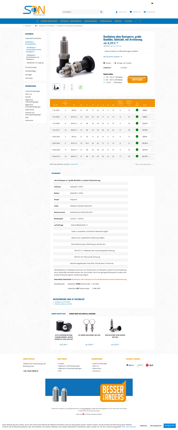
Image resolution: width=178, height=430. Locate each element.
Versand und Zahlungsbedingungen (33, 113)
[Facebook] (140, 21)
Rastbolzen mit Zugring (35, 63)
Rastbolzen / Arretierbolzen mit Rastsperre (32, 57)
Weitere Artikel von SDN (63, 304)
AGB (26, 117)
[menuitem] (148, 12)
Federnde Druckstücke (33, 38)
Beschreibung (56, 173)
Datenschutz (29, 110)
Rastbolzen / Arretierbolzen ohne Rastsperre (33, 49)
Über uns (28, 94)
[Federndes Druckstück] (64, 326)
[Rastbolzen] (89, 326)
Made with (89, 414)
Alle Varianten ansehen (111, 57)
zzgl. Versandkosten (116, 46)
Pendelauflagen (30, 71)
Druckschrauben (31, 67)
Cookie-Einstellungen (32, 91)
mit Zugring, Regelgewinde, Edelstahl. (89, 335)
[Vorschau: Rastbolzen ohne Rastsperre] (56, 87)
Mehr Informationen (129, 427)
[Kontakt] (135, 21)
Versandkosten (73, 164)
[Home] (37, 21)
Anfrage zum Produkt (123, 63)
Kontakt (28, 97)
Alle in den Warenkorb (143, 164)
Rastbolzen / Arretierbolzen (30, 43)
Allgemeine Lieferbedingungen (32, 101)
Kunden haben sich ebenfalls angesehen (82, 314)
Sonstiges (28, 74)
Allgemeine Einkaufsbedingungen (32, 106)
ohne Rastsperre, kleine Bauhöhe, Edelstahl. (115, 336)
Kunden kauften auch (59, 314)
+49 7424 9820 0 (30, 371)
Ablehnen (143, 426)
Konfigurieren (169, 426)
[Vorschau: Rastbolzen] (80, 87)
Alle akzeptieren (156, 426)
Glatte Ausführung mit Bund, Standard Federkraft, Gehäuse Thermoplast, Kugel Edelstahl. (63, 337)
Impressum (29, 120)
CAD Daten (29, 78)
